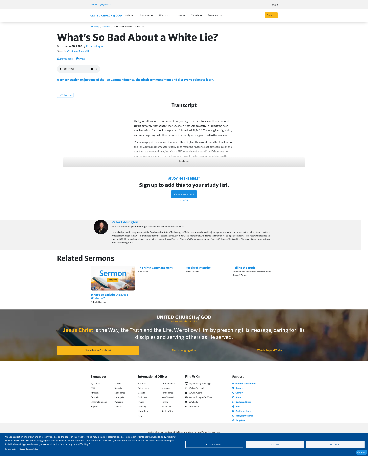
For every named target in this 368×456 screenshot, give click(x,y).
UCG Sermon (65, 95)
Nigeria (165, 401)
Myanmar (166, 388)
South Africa (167, 411)
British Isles (143, 388)
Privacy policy (11, 449)
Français (118, 388)
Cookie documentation (28, 449)
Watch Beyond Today (270, 350)
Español (117, 383)
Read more (184, 160)
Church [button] (195, 15)
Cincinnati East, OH (78, 51)
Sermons (106, 26)
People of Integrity (198, 267)
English (94, 406)
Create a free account (184, 194)
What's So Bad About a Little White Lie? (109, 296)
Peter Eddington (95, 46)
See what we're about (98, 350)
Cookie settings (214, 444)
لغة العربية (95, 383)
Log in (275, 4)
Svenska (118, 406)
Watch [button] (162, 15)
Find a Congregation (100, 4)
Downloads (66, 58)
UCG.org (95, 26)
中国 (93, 388)
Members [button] (213, 15)
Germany (142, 406)
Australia (142, 383)
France (141, 401)
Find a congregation (184, 350)
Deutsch (94, 397)
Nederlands (119, 392)
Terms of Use (214, 431)
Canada (141, 392)
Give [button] (269, 15)
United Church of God (158, 431)
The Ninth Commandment (155, 267)
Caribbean (142, 397)
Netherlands (167, 392)
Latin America (168, 383)
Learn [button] (179, 15)
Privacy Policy (200, 431)
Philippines (167, 406)
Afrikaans (95, 392)
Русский (118, 401)
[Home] (106, 15)
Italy (140, 415)
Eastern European (99, 401)
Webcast (129, 15)
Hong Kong (143, 411)
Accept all (335, 444)
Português (119, 397)
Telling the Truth (244, 267)
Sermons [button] (145, 15)
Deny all (275, 444)
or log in (184, 199)
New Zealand (168, 397)
